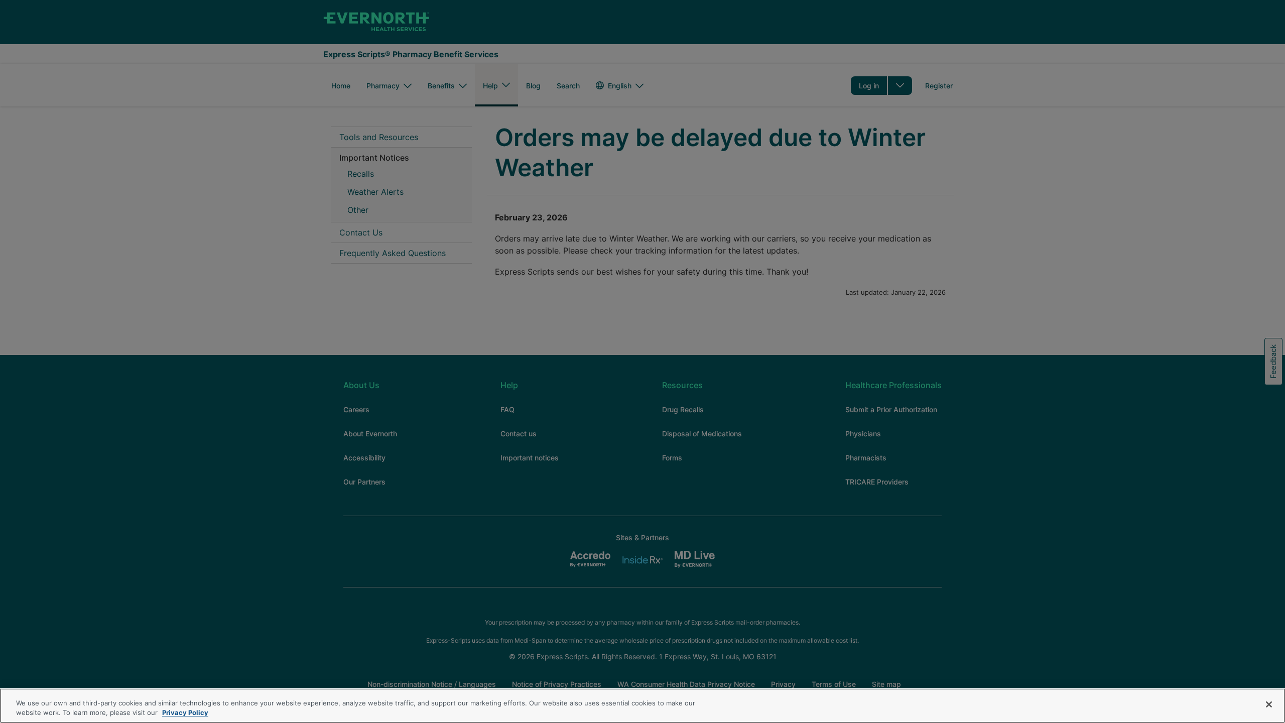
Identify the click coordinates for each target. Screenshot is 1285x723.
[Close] (1269, 704)
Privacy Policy (185, 712)
